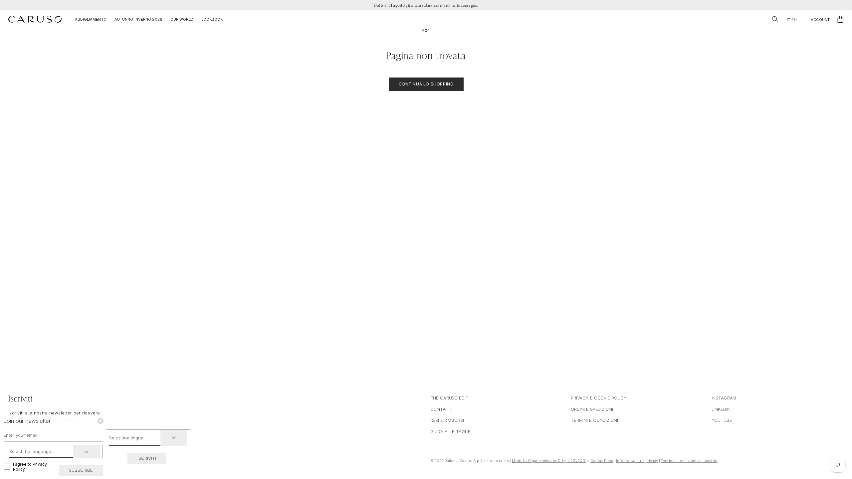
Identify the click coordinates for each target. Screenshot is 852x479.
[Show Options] (173, 438)
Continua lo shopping (426, 83)
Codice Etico (601, 460)
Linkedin (721, 409)
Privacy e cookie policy (599, 397)
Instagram (724, 397)
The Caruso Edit (449, 397)
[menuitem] (788, 19)
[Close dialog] (100, 420)
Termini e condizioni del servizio (689, 460)
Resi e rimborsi (447, 420)
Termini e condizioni (594, 420)
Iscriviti (146, 458)
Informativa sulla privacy (637, 460)
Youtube (722, 420)
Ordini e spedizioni (592, 409)
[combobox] (135, 438)
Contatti (441, 409)
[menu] (791, 19)
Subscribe (81, 470)
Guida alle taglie (450, 431)
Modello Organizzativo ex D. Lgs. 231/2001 (549, 460)
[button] (775, 19)
